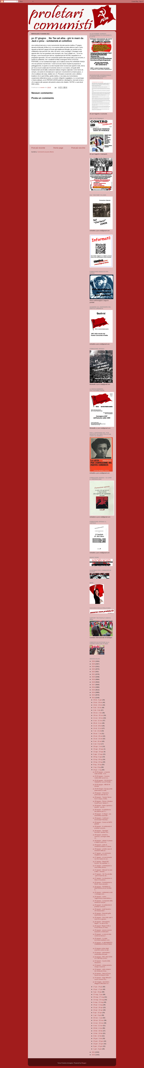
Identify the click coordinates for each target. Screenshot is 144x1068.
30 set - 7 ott (97, 733)
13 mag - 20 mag (98, 999)
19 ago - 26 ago (98, 749)
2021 (93, 674)
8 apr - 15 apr (97, 1012)
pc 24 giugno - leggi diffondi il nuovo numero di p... (102, 978)
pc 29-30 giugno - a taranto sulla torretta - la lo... (101, 772)
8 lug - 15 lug (97, 764)
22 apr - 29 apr (98, 1007)
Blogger (84, 1063)
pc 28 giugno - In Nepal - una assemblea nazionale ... (102, 814)
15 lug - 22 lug (98, 762)
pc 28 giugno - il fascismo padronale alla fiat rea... (101, 793)
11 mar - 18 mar (98, 1023)
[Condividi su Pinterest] (66, 88)
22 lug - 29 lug (98, 759)
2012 (93, 697)
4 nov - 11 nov (98, 720)
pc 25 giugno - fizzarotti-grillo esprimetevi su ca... (102, 914)
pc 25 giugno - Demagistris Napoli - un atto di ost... (101, 922)
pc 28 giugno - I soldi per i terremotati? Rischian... (101, 818)
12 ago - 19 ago (98, 751)
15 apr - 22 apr (98, 1010)
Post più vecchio (78, 148)
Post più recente (38, 148)
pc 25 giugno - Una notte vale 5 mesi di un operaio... (102, 918)
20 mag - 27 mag (98, 997)
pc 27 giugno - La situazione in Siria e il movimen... (102, 879)
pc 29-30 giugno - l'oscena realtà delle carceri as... (101, 777)
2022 (93, 671)
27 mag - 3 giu (98, 994)
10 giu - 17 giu (98, 989)
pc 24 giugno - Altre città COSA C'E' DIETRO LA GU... (102, 957)
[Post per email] (55, 87)
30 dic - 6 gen (97, 700)
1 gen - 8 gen (97, 1049)
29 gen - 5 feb (97, 1038)
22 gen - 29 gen (98, 1041)
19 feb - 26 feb (98, 1031)
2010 (93, 1054)
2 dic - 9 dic (97, 710)
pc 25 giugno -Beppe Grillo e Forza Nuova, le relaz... (102, 926)
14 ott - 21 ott (97, 728)
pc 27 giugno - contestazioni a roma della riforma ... (102, 866)
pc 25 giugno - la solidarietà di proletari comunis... (102, 905)
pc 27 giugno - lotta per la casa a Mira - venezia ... (102, 870)
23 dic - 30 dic (97, 702)
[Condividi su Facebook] (64, 88)
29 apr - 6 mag (98, 1005)
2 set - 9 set (97, 744)
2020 (93, 677)
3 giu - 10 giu (97, 992)
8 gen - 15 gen (98, 1046)
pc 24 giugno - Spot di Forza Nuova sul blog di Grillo (102, 974)
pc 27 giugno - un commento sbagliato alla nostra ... (102, 854)
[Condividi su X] (63, 88)
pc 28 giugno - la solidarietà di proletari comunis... (102, 827)
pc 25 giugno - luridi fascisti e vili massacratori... (102, 909)
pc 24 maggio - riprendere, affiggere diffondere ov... (101, 982)
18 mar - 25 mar (98, 1020)
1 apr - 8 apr (97, 1015)
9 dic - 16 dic (97, 707)
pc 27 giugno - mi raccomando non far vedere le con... (102, 858)
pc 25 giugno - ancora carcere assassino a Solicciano (102, 930)
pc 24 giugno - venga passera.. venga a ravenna (102, 965)
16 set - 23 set (98, 738)
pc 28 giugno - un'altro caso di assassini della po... (102, 849)
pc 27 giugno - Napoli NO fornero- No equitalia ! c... (101, 862)
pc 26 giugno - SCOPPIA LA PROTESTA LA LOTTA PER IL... (102, 888)
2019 (93, 679)
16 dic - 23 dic (97, 705)
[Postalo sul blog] (61, 88)
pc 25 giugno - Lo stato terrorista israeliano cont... (102, 939)
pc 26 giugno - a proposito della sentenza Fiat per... (103, 901)
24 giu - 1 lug (97, 770)
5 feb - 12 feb (97, 1036)
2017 (93, 684)
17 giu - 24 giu (98, 986)
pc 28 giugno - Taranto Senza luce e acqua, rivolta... (102, 797)
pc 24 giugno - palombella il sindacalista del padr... (101, 953)
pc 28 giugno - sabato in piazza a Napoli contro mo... (102, 841)
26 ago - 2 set (97, 746)
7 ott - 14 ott (97, 731)
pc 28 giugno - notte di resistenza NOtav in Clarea (102, 845)
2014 (93, 692)
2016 (93, 687)
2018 (93, 682)
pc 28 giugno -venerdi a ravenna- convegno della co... (101, 836)
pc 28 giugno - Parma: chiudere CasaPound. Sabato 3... (103, 802)
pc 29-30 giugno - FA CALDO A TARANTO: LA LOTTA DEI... (102, 781)
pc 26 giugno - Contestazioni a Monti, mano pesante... (102, 883)
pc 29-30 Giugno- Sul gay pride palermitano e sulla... (102, 789)
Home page (58, 148)
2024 (93, 666)
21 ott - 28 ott (97, 726)
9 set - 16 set (97, 741)
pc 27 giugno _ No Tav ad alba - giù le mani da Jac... (102, 874)
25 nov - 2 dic (97, 713)
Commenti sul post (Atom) (46, 152)
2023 (93, 669)
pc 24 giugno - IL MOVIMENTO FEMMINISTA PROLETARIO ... (102, 944)
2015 (93, 690)
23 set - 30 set (98, 736)
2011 (93, 1052)
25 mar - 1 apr (98, 1018)
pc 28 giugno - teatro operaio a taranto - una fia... (102, 806)
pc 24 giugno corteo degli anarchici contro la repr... (101, 949)
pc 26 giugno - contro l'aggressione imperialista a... (102, 897)
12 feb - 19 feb (98, 1033)
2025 (93, 664)
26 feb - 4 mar (98, 1028)
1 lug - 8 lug (97, 767)
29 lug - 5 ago (97, 757)
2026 (93, 661)
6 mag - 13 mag (98, 1002)
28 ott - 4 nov (97, 723)
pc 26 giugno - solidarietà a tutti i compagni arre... (102, 893)
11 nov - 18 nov (98, 718)
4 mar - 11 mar (98, 1025)
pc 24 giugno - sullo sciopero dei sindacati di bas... (102, 970)
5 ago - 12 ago (98, 754)
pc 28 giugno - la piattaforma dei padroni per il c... (102, 810)
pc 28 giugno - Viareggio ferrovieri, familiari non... (101, 831)
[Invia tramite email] (59, 88)
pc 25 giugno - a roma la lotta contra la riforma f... (102, 935)
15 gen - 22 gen (98, 1043)
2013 (93, 695)
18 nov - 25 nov (98, 715)
